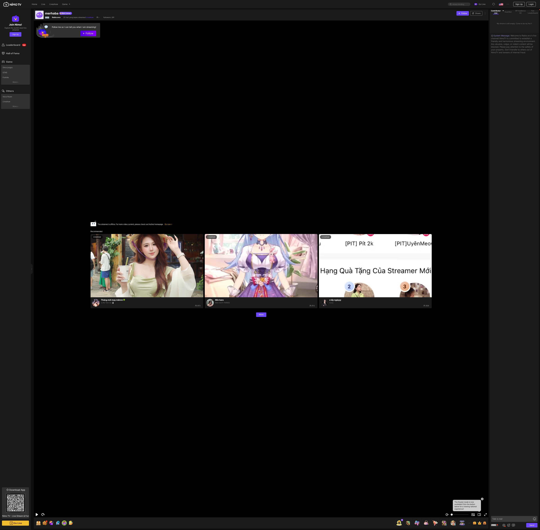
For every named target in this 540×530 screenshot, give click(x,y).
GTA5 (5, 72)
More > (15, 82)
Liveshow (6, 101)
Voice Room (7, 97)
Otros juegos (8, 67)
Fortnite (6, 77)
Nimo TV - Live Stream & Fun (15, 502)
